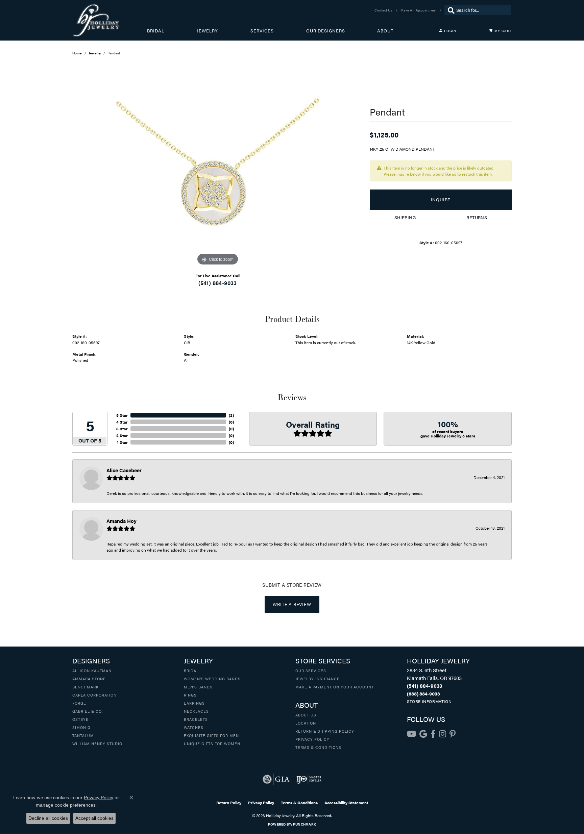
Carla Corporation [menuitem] (94, 695)
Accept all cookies (94, 818)
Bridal (155, 31)
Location (305, 723)
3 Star (122, 429)
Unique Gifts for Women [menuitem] (212, 743)
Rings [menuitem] (190, 695)
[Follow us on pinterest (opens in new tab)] (452, 734)
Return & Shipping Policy (324, 731)
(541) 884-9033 (217, 283)
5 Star (122, 415)
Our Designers (325, 31)
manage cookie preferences (66, 805)
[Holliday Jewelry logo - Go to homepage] (109, 20)
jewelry (95, 53)
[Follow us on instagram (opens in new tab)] (442, 734)
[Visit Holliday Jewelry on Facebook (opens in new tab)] (433, 734)
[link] (384, 10)
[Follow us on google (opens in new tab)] (423, 734)
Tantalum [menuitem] (83, 735)
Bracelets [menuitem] (196, 719)
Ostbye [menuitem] (80, 719)
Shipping (405, 217)
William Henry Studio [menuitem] (97, 743)
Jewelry (207, 31)
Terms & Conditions (318, 747)
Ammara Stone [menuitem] (89, 678)
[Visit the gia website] (276, 779)
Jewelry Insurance (317, 678)
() (231, 415)
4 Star (122, 422)
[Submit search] (449, 10)
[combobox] (482, 10)
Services (262, 31)
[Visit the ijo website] (309, 779)
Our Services (310, 670)
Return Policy (228, 803)
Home (77, 53)
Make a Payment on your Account (334, 686)
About (385, 31)
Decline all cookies (48, 818)
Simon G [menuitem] (81, 727)
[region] (217, 166)
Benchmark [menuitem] (85, 686)
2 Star (122, 435)
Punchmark (304, 824)
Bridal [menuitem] (191, 670)
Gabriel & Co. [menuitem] (87, 711)
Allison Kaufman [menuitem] (92, 670)
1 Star (122, 442)
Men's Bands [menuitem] (198, 686)
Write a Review (292, 604)
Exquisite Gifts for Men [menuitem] (211, 735)
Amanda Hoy (121, 520)
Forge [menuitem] (79, 703)
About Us (305, 714)
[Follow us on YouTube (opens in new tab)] (411, 734)
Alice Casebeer (124, 470)
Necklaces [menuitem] (196, 711)
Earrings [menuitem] (194, 703)
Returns (476, 217)
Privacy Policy (312, 739)
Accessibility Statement (346, 803)
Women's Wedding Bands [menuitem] (212, 678)
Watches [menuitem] (193, 727)
